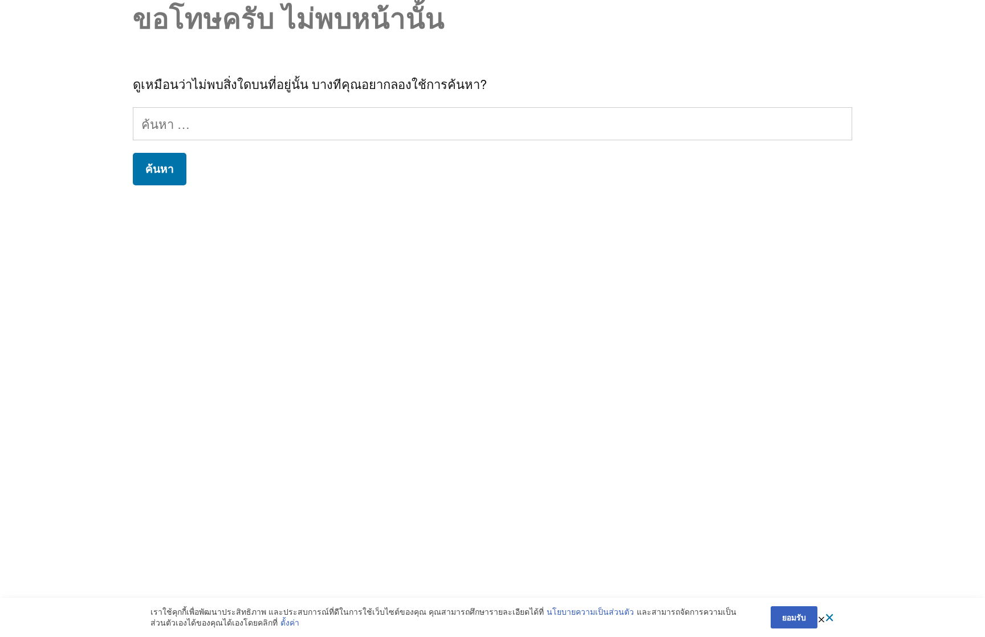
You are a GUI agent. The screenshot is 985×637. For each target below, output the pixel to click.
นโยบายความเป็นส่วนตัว (590, 611)
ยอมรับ (794, 617)
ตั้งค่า (289, 622)
